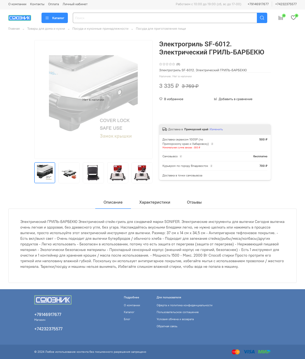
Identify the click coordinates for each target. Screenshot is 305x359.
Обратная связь (167, 326)
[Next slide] (146, 100)
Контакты (37, 4)
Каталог (58, 18)
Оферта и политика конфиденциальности (184, 305)
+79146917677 (258, 4)
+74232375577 (286, 4)
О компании (17, 4)
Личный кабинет (75, 4)
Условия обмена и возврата (175, 319)
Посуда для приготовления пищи (161, 28)
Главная (14, 28)
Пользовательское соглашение (178, 312)
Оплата (53, 4)
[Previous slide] (41, 100)
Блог (127, 319)
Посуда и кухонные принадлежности (100, 28)
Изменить (216, 129)
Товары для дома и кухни (46, 28)
